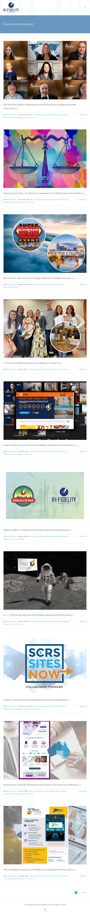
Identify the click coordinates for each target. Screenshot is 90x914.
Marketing (20, 117)
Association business (40, 115)
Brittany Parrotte (11, 115)
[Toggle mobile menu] (85, 7)
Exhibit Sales (60, 706)
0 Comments (29, 117)
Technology (18, 454)
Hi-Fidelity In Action (10, 117)
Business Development (55, 115)
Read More (82, 115)
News (11, 624)
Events (66, 115)
